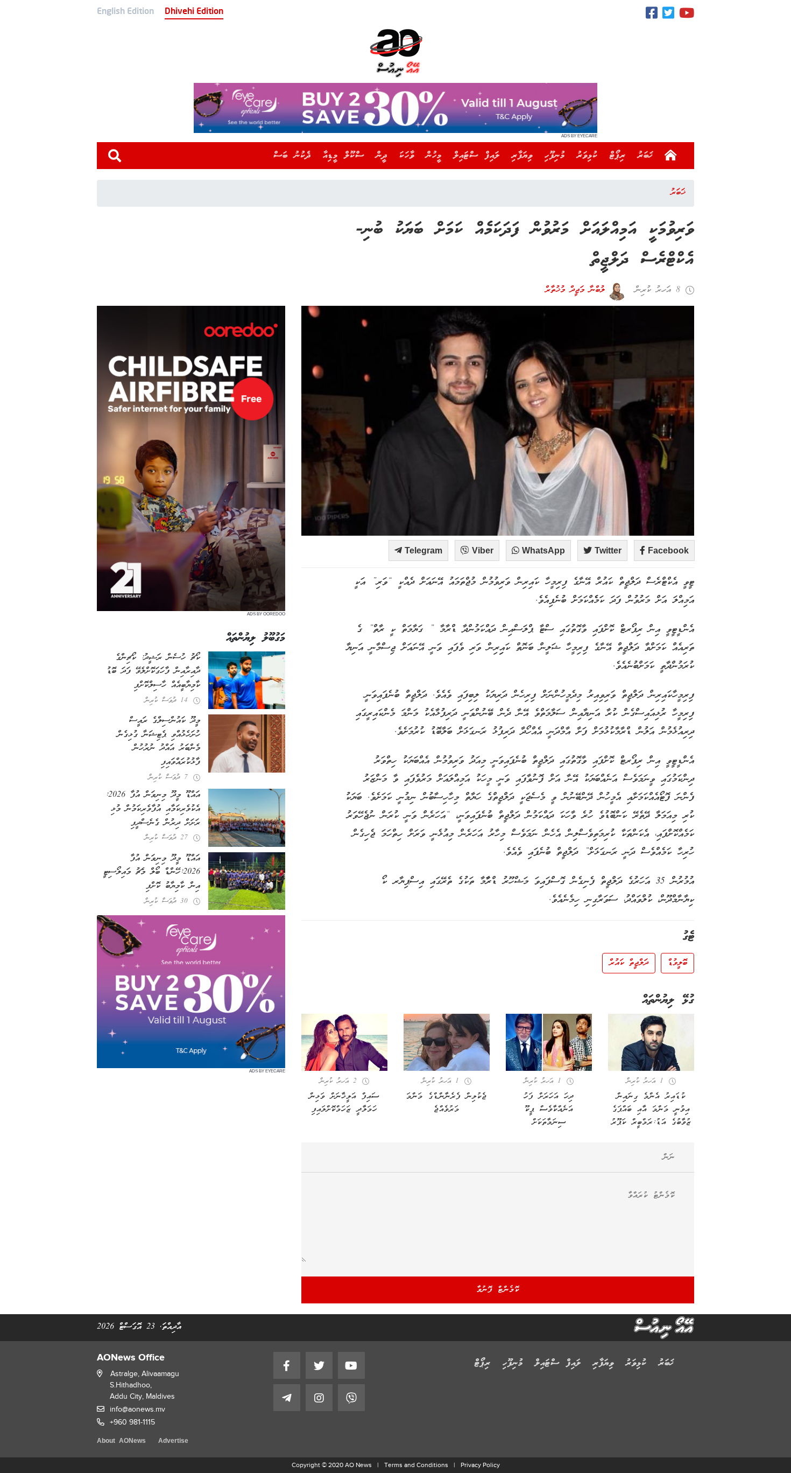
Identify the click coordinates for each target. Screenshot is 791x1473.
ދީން (381, 155)
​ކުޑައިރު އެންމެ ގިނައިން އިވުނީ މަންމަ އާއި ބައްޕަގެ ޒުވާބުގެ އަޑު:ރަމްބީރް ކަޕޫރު (651, 1109)
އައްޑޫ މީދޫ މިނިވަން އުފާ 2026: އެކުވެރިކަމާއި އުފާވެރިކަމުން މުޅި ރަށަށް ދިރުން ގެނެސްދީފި (152, 809)
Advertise (173, 1441)
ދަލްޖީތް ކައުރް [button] (628, 963)
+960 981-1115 (132, 1422)
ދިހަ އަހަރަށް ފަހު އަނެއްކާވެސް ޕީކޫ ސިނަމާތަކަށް (549, 1109)
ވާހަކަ (406, 155)
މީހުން (434, 155)
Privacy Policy (480, 1465)
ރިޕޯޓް (618, 155)
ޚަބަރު (645, 155)
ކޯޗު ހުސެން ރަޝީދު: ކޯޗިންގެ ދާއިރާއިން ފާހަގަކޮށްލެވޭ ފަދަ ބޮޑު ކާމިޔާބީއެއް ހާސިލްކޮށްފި (153, 671)
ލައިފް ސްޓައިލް (477, 155)
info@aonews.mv (137, 1409)
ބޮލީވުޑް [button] (677, 963)
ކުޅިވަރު (587, 155)
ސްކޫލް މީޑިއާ (343, 155)
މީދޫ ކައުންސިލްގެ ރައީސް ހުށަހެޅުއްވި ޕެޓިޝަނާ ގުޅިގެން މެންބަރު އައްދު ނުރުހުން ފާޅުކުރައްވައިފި (158, 741)
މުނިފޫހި (555, 155)
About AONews (121, 1441)
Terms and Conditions (416, 1465)
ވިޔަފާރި (522, 155)
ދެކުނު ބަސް (292, 155)
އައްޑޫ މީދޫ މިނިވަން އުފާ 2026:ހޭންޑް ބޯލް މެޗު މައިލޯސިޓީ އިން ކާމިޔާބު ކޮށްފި (151, 872)
